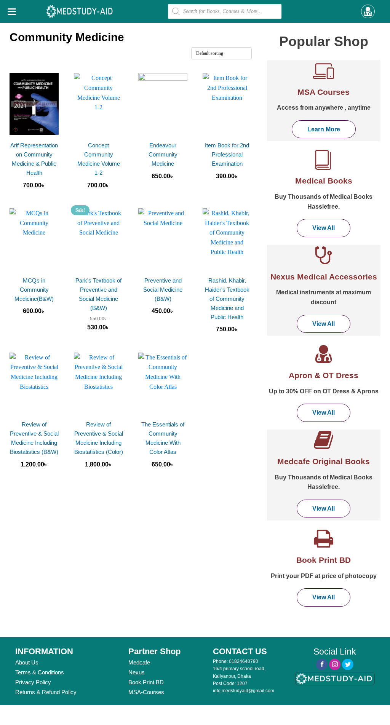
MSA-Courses (146, 692)
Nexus (136, 672)
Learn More (323, 129)
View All (323, 228)
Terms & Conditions (39, 672)
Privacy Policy (33, 682)
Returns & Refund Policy (46, 692)
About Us (26, 662)
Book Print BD (146, 682)
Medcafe (139, 662)
